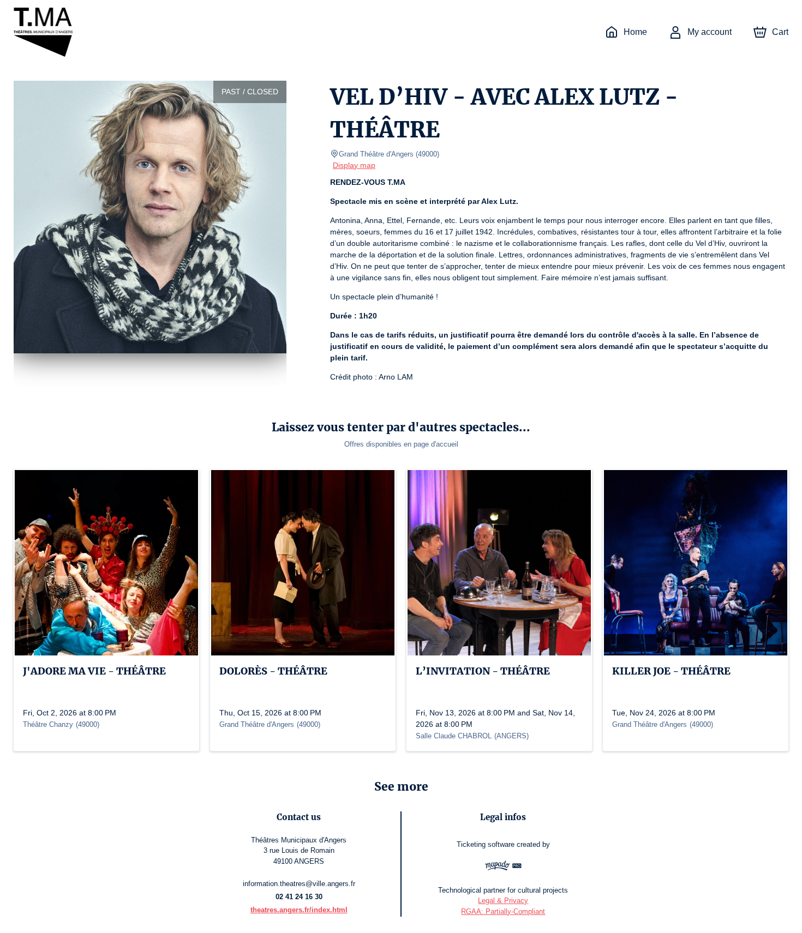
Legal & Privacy (503, 900)
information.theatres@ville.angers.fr (299, 884)
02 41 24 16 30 (299, 897)
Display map (354, 165)
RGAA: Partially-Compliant (503, 911)
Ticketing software (485, 844)
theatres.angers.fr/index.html (299, 910)
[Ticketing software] (503, 867)
